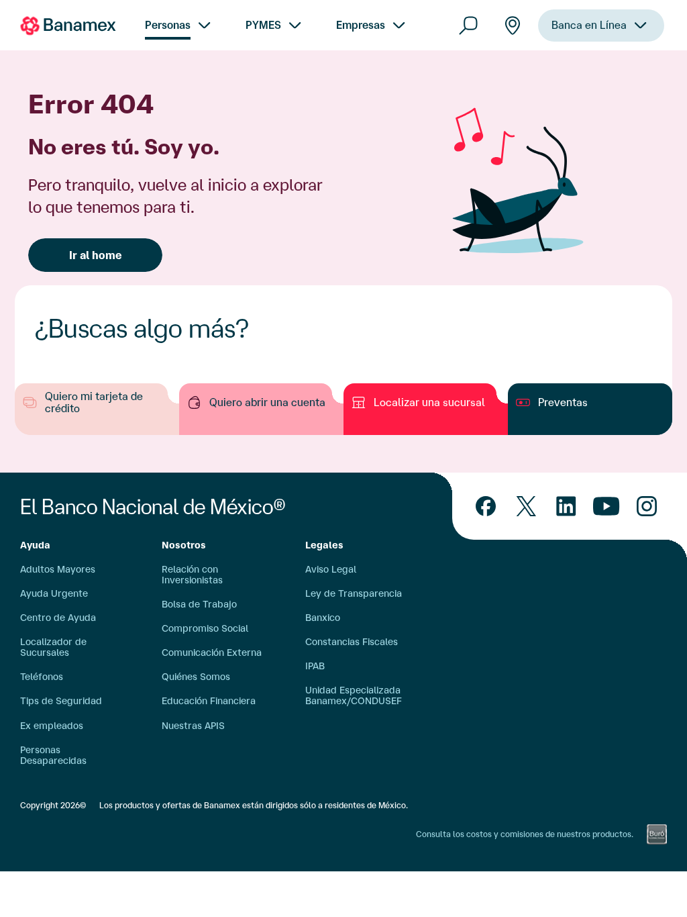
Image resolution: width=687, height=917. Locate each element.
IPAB (315, 666)
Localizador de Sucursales (53, 647)
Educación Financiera (209, 700)
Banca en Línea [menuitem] (589, 25)
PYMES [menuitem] (263, 25)
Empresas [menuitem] (360, 25)
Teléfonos (41, 676)
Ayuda (35, 545)
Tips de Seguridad (61, 700)
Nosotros (184, 545)
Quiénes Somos (196, 676)
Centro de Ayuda (58, 617)
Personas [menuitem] (168, 25)
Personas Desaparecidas (53, 755)
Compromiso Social (205, 628)
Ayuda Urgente (54, 593)
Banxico (322, 617)
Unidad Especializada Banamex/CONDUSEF (353, 695)
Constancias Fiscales (351, 641)
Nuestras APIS (193, 725)
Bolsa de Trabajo (199, 604)
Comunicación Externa (212, 652)
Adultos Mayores (57, 569)
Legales (324, 545)
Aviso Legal (330, 569)
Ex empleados (51, 725)
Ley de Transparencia (353, 593)
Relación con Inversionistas (192, 574)
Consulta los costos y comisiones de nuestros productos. (524, 834)
